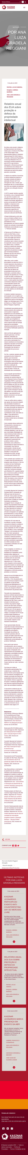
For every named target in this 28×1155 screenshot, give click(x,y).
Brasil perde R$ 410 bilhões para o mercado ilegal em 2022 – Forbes (13, 733)
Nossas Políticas (6, 1)
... (6, 1050)
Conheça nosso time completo (11, 1096)
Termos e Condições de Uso (17, 1149)
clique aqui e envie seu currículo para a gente (13, 1121)
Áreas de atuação (7, 865)
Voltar (7, 839)
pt (22, 1)
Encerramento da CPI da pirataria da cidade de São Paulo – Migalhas (13, 761)
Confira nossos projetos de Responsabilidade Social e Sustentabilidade (9, 1082)
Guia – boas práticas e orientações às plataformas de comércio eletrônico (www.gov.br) (14, 783)
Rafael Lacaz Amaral (14, 87)
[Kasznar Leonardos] (8, 7)
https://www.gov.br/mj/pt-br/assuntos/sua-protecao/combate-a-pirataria (12, 748)
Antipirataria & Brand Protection (10, 868)
